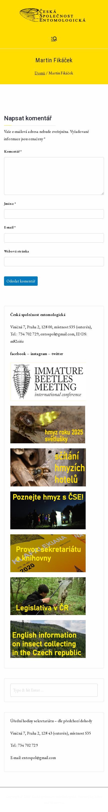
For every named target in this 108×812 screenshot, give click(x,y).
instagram (39, 353)
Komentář (13, 151)
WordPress (56, 802)
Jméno (10, 203)
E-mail (10, 227)
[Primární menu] (54, 39)
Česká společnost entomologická (54, 796)
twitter (57, 353)
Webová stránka (16, 251)
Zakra (98, 796)
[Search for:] (54, 690)
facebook (18, 353)
